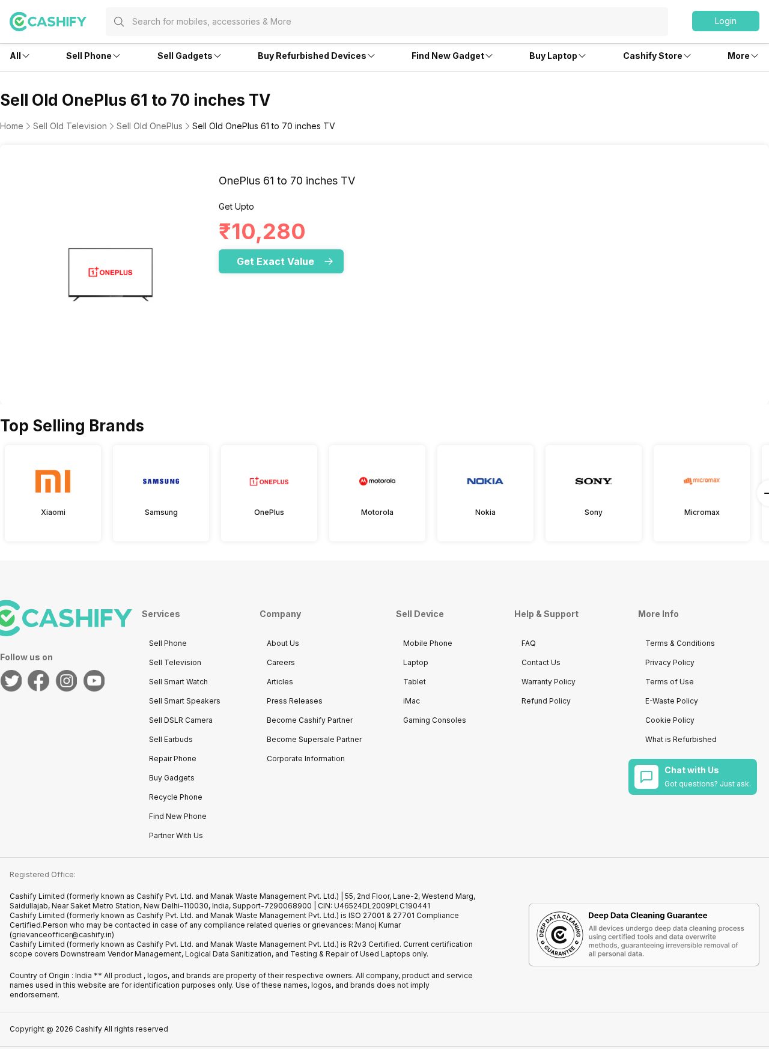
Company (280, 614)
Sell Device (420, 614)
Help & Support (546, 614)
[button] (725, 21)
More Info (658, 614)
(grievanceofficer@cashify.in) (62, 934)
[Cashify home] (58, 21)
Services (161, 614)
